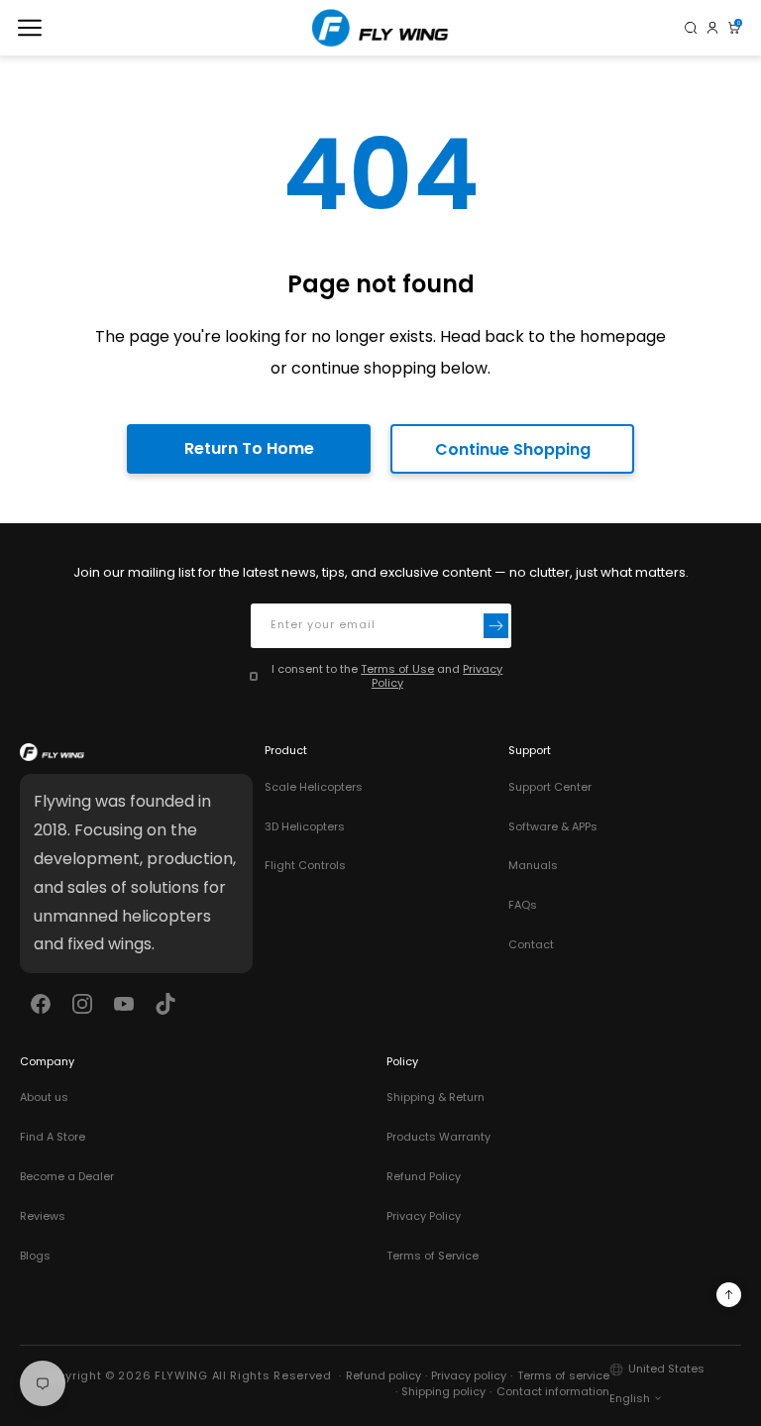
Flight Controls (305, 865)
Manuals (533, 865)
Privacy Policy (423, 1216)
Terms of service (563, 1375)
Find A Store (52, 1137)
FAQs (522, 905)
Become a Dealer (67, 1176)
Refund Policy (423, 1176)
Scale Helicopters (314, 787)
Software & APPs (553, 826)
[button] (30, 28)
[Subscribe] (496, 626)
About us (44, 1097)
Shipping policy (443, 1391)
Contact (531, 944)
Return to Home (249, 448)
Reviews (42, 1216)
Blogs (35, 1255)
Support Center (550, 787)
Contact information (552, 1391)
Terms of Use (397, 669)
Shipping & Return (435, 1097)
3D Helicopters (305, 826)
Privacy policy (468, 1375)
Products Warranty (438, 1137)
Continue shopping (513, 449)
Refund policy (383, 1375)
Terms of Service (432, 1255)
